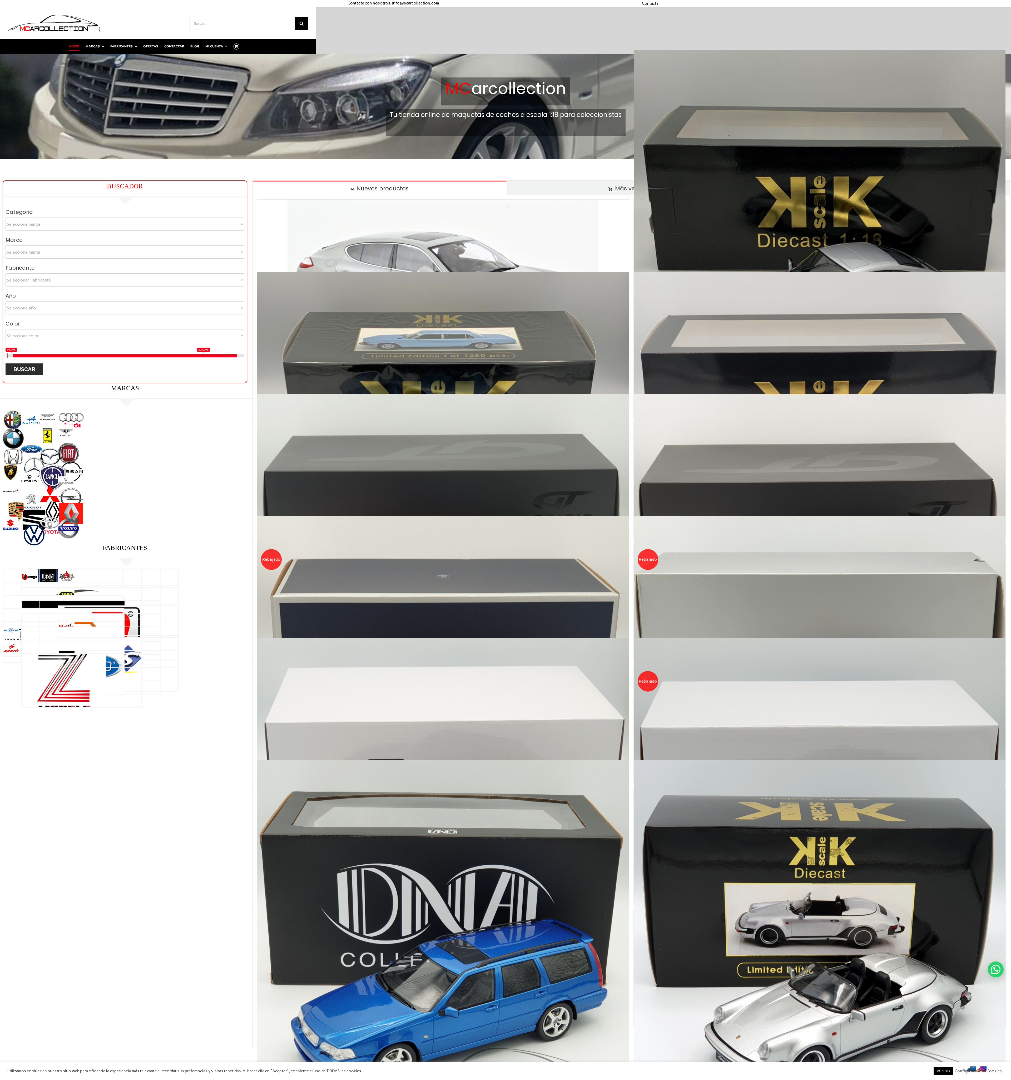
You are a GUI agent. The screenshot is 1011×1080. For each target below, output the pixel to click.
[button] (996, 969)
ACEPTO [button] (943, 1071)
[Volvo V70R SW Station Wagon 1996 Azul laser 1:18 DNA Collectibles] (443, 945)
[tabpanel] (631, 622)
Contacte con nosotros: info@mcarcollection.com (393, 3)
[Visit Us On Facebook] (971, 1068)
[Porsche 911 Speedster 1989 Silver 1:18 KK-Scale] (820, 945)
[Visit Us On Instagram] (982, 1068)
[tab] (379, 188)
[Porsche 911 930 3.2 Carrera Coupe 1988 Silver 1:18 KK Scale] (820, 236)
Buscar (24, 369)
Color (13, 323)
